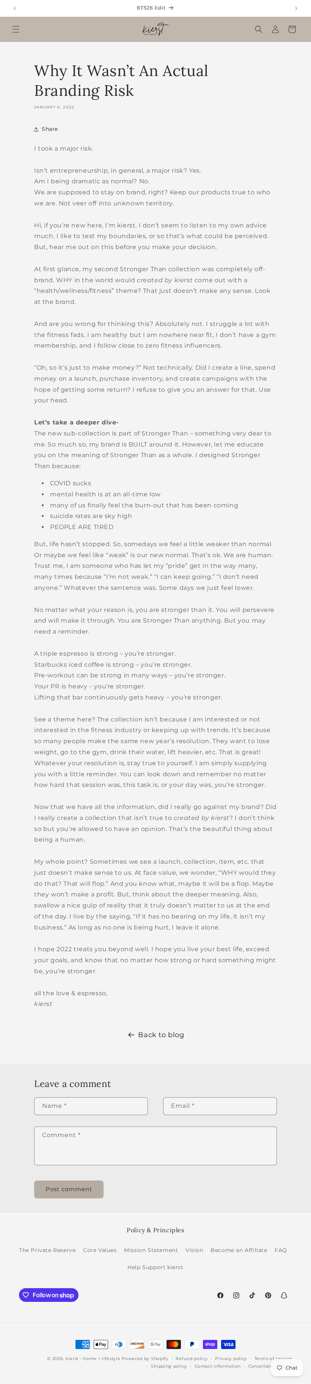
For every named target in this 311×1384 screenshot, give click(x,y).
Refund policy (191, 1358)
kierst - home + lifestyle (93, 1358)
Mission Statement (151, 1250)
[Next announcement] (296, 8)
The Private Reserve (47, 1250)
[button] (16, 29)
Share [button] (50, 129)
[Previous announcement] (14, 8)
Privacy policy (231, 1358)
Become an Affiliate (238, 1250)
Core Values (100, 1250)
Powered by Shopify (145, 1358)
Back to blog (161, 1035)
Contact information (218, 1366)
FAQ (281, 1250)
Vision (194, 1250)
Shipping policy (169, 1366)
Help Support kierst (155, 1267)
